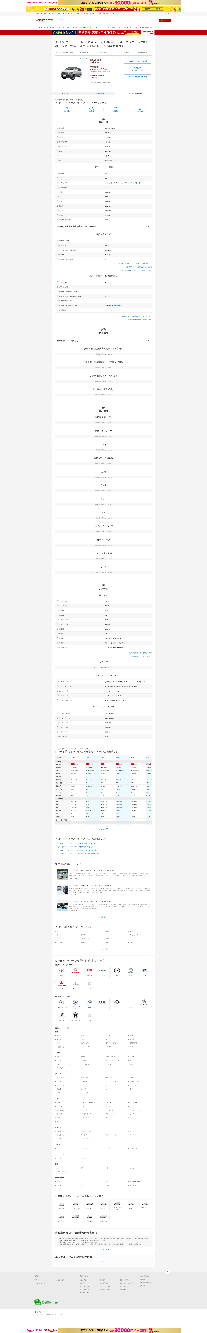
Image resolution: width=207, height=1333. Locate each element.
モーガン (60, 1114)
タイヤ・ (123, 52)
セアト (83, 1185)
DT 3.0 (73, 757)
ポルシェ (133, 1060)
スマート (133, 1056)
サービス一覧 (38, 1314)
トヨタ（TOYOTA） (80, 27)
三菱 (131, 1035)
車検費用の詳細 (116, 305)
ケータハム (109, 1110)
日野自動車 (133, 1043)
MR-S (107, 942)
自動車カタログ (104, 1289)
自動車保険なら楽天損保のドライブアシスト (137, 316)
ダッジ (107, 1089)
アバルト (60, 1139)
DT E (102, 757)
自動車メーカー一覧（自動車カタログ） (60, 27)
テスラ (59, 1089)
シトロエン (60, 1148)
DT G (132, 757)
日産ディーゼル (110, 1043)
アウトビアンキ (86, 1131)
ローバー (133, 1106)
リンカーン (60, 1085)
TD (106, 1181)
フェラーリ (133, 1131)
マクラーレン (109, 1114)
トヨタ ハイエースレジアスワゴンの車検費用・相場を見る (75, 847)
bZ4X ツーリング (135, 931)
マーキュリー (134, 1081)
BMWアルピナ (110, 1056)
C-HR (83, 935)
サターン (108, 1078)
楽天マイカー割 (84, 1292)
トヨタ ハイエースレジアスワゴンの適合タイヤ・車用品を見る (76, 850)
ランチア (84, 1135)
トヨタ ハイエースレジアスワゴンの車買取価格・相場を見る (75, 843)
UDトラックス (86, 1047)
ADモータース (61, 1172)
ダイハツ (60, 1043)
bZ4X (107, 931)
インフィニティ (86, 1093)
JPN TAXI (60, 942)
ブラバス (108, 1064)
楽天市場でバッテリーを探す (142, 656)
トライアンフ (85, 1117)
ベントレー (60, 1106)
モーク (59, 1121)
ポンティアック (110, 1081)
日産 (82, 1035)
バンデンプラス (86, 1114)
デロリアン (85, 1085)
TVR (58, 1102)
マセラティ (60, 1135)
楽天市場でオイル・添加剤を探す (140, 653)
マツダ (59, 1039)
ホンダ (107, 1035)
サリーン (108, 1085)
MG (106, 1117)
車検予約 (82, 1283)
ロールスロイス (62, 1110)
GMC (131, 1089)
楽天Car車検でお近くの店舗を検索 (140, 320)
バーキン (60, 1185)
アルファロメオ (62, 1131)
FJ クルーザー (135, 935)
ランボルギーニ (110, 1135)
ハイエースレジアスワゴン (97, 27)
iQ (130, 939)
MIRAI (83, 942)
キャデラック (61, 1078)
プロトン (84, 1181)
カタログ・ (64, 52)
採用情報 (143, 1286)
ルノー (107, 1148)
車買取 (84, 52)
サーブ (59, 1158)
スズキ (132, 1039)
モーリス (60, 1117)
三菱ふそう (60, 1047)
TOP (35, 1280)
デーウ (83, 1168)
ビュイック (60, 1081)
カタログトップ (67, 94)
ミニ (131, 1064)
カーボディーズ (135, 1110)
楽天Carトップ (42, 27)
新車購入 (102, 1280)
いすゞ (83, 1039)
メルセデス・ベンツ (63, 1064)
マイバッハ (85, 1064)
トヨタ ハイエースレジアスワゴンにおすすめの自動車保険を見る (77, 854)
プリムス (133, 1085)
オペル (83, 1060)
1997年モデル (111, 27)
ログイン (166, 20)
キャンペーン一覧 (39, 1283)
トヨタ (59, 1035)
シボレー (133, 1078)
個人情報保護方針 (145, 1282)
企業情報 (143, 1279)
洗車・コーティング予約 (127, 1283)
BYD (58, 1181)
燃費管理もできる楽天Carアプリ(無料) (139, 267)
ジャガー (108, 1102)
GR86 (59, 939)
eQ (106, 935)
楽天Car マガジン (85, 1289)
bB (82, 931)
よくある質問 (60, 1280)
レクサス (108, 1047)
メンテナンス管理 (85, 1286)
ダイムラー (133, 1102)
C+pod (59, 935)
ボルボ (83, 1158)
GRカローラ (85, 939)
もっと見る (102, 829)
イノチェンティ (86, 1139)
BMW (83, 1056)
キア (106, 1168)
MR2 (131, 942)
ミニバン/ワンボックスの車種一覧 (130, 183)
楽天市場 (167, 13)
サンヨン (133, 1168)
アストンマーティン (88, 1102)
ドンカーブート (135, 1181)
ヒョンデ (60, 1168)
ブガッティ (133, 1148)
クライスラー (85, 1078)
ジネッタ (84, 1110)
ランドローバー (86, 1106)
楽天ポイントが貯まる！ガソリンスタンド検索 (136, 270)
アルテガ (60, 1068)
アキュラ (133, 1047)
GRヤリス (108, 939)
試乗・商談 (83, 1280)
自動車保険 (123, 1289)
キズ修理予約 (104, 1283)
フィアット (109, 1131)
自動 (142, 52)
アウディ (60, 1060)
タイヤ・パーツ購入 (106, 1286)
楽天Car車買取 (124, 1280)
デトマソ (133, 1135)
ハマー (59, 1093)
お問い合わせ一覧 (51, 1314)
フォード (84, 1081)
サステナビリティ (65, 1314)
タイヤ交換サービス (126, 1286)
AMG (58, 1056)
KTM (107, 1185)
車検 (103, 52)
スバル (107, 1039)
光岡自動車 (85, 1043)
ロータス (108, 1106)
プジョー (84, 1148)
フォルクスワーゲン (112, 1060)
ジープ (83, 1089)
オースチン (133, 1114)
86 (57, 931)
